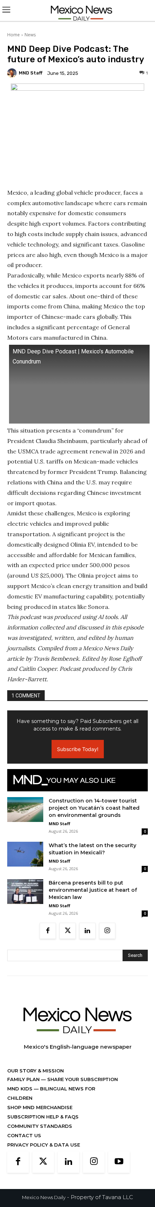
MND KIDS (20, 1088)
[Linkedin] (87, 931)
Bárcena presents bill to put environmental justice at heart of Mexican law (93, 890)
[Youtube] (119, 1162)
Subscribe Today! (77, 749)
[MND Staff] (13, 73)
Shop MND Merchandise (39, 1107)
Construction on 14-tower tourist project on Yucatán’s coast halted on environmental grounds (94, 807)
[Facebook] (48, 931)
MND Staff (31, 73)
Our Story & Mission (35, 1070)
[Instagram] (107, 931)
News (30, 35)
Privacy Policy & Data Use (43, 1145)
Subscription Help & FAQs (43, 1117)
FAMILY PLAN (24, 1079)
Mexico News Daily (44, 1197)
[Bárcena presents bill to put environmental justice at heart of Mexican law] (25, 891)
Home (13, 35)
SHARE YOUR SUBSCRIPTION (82, 1079)
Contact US (24, 1135)
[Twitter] (67, 931)
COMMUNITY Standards (39, 1126)
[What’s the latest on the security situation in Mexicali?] (25, 854)
